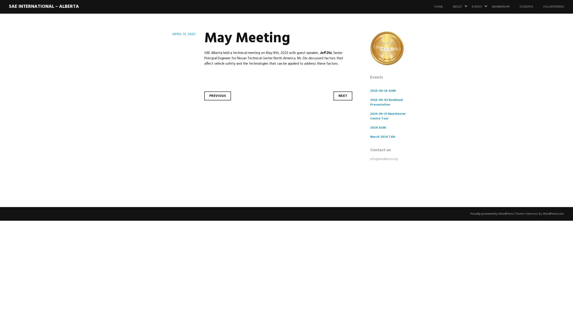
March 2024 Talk (382, 137)
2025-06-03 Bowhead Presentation (386, 102)
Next (342, 96)
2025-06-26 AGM (383, 90)
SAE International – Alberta (44, 7)
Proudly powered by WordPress (491, 213)
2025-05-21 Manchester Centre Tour (388, 116)
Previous (217, 96)
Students (526, 6)
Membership (501, 6)
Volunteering (553, 6)
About (457, 6)
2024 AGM (378, 127)
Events (477, 6)
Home (438, 6)
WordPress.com (553, 213)
